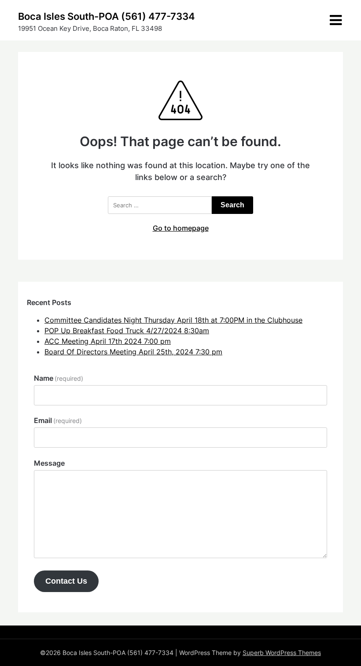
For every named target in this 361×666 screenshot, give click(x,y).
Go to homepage (181, 228)
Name (58, 378)
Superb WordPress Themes (282, 652)
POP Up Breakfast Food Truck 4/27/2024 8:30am (126, 330)
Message (49, 463)
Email (58, 420)
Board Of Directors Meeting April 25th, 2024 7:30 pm (133, 351)
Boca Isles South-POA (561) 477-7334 (106, 16)
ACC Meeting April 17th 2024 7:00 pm (107, 341)
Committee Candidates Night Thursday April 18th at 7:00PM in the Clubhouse (173, 320)
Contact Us (66, 581)
